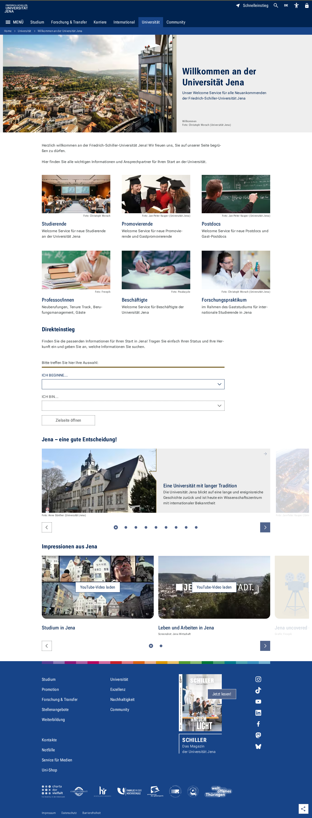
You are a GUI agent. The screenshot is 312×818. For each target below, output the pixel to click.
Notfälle (48, 749)
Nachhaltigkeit (122, 699)
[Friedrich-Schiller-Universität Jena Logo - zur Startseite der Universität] (16, 9)
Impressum (49, 813)
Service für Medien (57, 760)
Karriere (100, 22)
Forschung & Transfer (69, 22)
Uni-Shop (49, 770)
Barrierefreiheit (91, 813)
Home (7, 31)
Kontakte (49, 739)
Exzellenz (117, 689)
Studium (37, 22)
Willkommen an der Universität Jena (60, 31)
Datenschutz (69, 813)
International (124, 22)
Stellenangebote (55, 709)
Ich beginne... (55, 375)
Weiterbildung (53, 719)
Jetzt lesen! (221, 694)
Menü (18, 22)
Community (176, 22)
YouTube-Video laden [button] (97, 587)
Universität (151, 22)
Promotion (50, 689)
